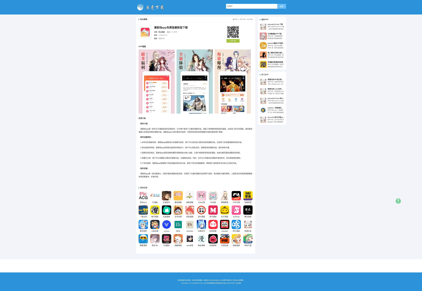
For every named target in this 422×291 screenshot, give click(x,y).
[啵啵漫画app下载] (236, 238)
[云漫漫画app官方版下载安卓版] (166, 210)
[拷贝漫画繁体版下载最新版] (236, 224)
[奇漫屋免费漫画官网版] (263, 64)
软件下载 (242, 19)
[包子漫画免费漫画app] (224, 210)
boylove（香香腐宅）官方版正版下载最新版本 (284, 108)
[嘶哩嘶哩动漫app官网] (224, 195)
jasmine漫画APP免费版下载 (277, 43)
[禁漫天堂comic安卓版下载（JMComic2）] (263, 91)
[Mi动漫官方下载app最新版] (213, 195)
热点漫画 (250, 19)
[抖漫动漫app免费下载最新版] (224, 238)
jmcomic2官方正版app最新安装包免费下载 (283, 117)
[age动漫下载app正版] (190, 238)
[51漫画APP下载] (166, 238)
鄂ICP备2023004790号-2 (227, 283)
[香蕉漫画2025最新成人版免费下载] (190, 195)
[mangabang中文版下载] (224, 224)
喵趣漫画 (178, 245)
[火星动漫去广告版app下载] (155, 224)
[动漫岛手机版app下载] (201, 224)
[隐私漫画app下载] (201, 238)
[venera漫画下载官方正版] (166, 224)
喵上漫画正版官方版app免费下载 (279, 52)
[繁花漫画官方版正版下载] (248, 210)
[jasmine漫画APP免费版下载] (263, 45)
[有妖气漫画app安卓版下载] (248, 238)
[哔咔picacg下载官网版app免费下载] (143, 195)
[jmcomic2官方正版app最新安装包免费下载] (263, 119)
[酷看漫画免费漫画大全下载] (143, 238)
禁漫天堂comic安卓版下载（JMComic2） (282, 89)
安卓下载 (233, 41)
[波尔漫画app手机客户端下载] (201, 210)
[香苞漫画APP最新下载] (178, 195)
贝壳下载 (152, 7)
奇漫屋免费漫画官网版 (275, 62)
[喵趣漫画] (178, 238)
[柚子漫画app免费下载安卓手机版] (155, 210)
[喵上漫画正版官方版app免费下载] (263, 55)
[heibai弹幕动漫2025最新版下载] (201, 195)
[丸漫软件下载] (166, 195)
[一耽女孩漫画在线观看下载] (143, 210)
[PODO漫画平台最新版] (236, 195)
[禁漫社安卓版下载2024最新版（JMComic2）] (248, 224)
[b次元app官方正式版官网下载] (236, 210)
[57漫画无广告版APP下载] (155, 195)
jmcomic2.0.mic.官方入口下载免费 (280, 98)
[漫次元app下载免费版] (155, 238)
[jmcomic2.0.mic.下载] (263, 26)
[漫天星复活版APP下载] (143, 224)
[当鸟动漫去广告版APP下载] (178, 210)
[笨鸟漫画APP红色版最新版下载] (213, 210)
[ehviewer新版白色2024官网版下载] (190, 224)
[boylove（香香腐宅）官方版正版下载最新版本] (263, 110)
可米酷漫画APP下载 (275, 34)
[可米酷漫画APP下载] (263, 36)
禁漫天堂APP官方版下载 (276, 79)
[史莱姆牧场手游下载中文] (213, 238)
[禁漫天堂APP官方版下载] (263, 81)
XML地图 (238, 283)
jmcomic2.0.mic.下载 (275, 24)
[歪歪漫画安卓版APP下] (190, 210)
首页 (236, 19)
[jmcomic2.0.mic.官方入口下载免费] (263, 100)
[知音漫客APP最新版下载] (213, 224)
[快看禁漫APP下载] (248, 195)
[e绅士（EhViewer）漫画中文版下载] (178, 224)
